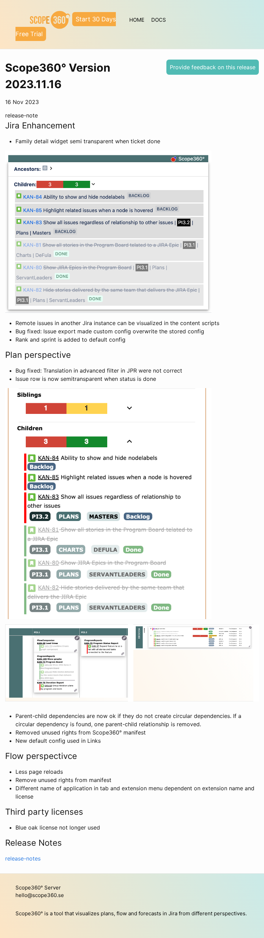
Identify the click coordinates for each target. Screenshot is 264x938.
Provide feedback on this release (212, 67)
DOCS (158, 20)
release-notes (23, 858)
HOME (136, 20)
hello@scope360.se (39, 895)
